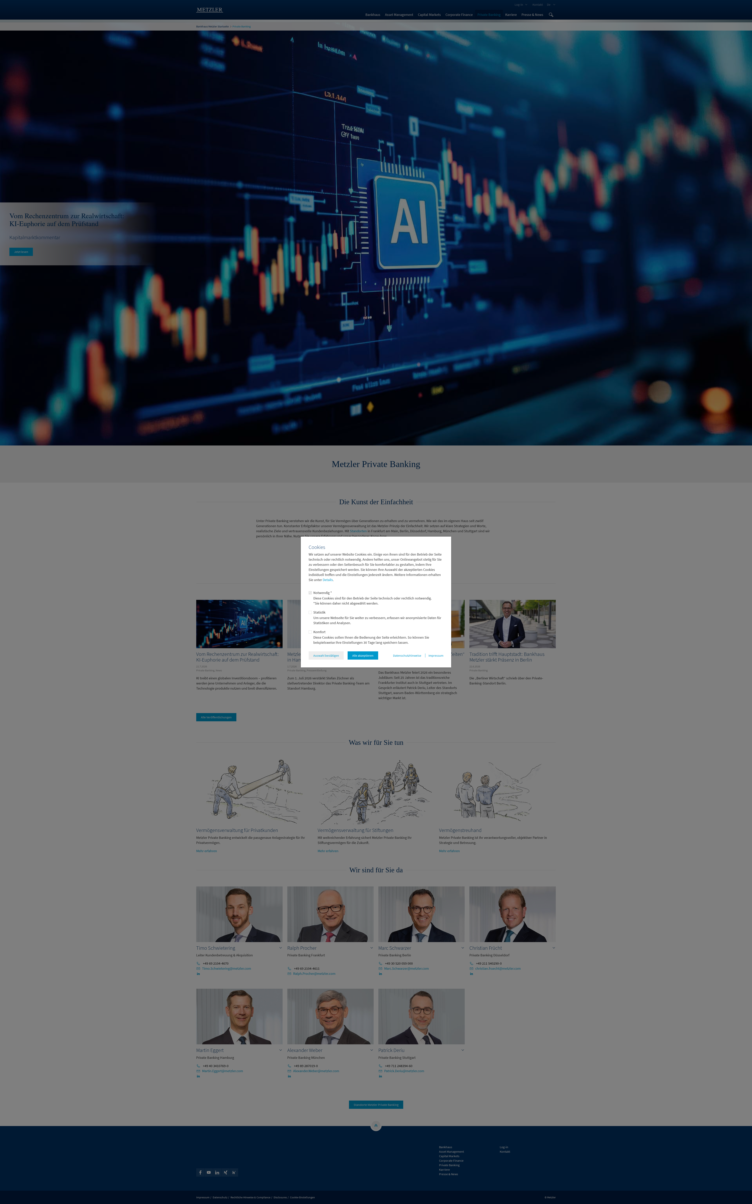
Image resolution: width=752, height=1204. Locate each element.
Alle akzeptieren (362, 655)
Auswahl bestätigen (326, 655)
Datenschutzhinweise (407, 655)
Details (327, 580)
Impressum (435, 655)
